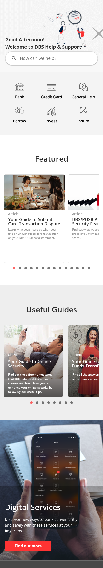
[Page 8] (54, 268)
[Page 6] (43, 268)
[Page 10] (66, 268)
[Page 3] (25, 268)
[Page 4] (31, 268)
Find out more (28, 546)
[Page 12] (77, 268)
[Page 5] (37, 268)
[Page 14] (89, 268)
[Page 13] (83, 268)
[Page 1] (14, 268)
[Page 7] (48, 268)
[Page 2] (20, 268)
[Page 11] (71, 268)
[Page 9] (60, 268)
